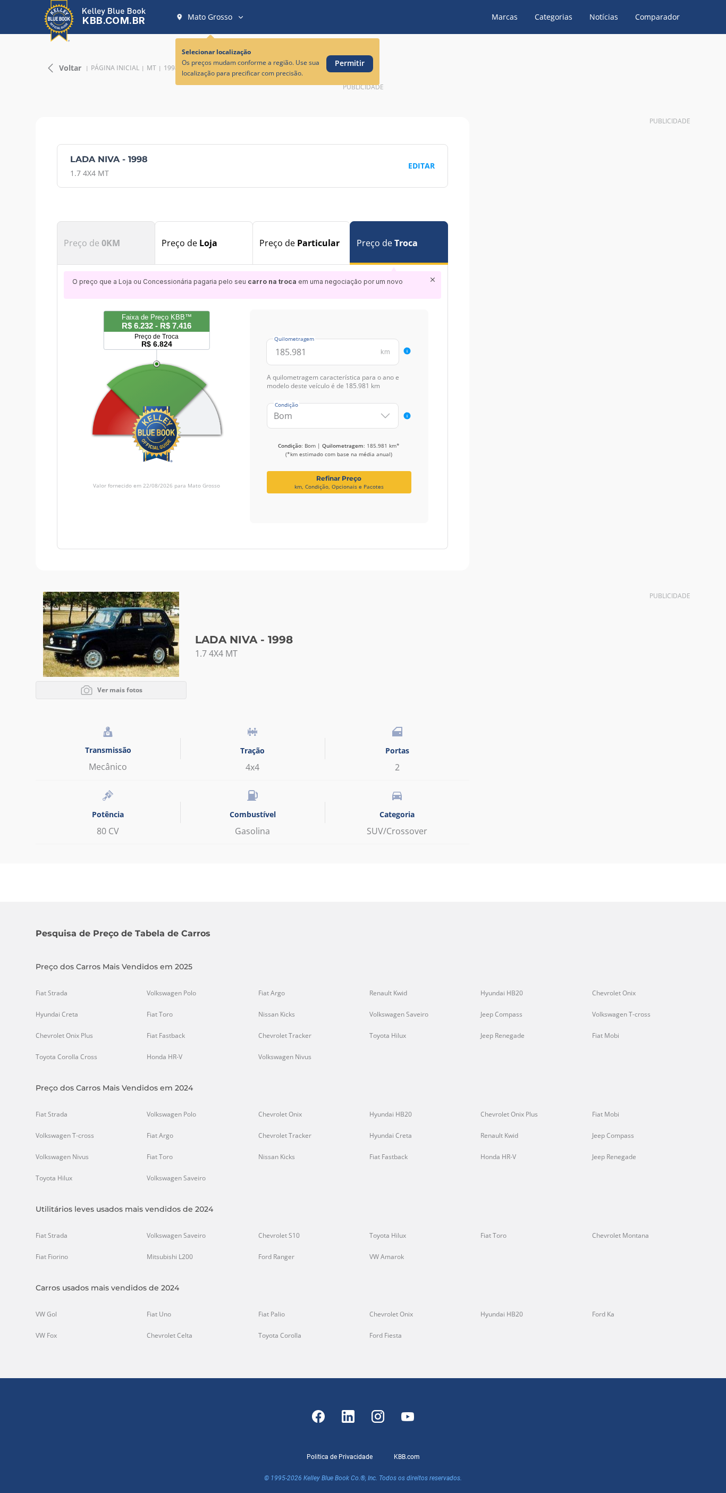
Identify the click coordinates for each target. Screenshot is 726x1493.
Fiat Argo (271, 993)
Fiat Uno (159, 1314)
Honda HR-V (164, 1057)
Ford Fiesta (385, 1335)
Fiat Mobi (605, 1035)
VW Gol (46, 1314)
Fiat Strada (51, 993)
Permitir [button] (350, 63)
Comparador (657, 17)
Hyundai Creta (57, 1014)
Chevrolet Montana (620, 1235)
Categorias (553, 17)
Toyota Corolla (279, 1335)
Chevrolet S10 (279, 1235)
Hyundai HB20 (501, 993)
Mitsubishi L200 (170, 1257)
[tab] (106, 243)
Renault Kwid (388, 993)
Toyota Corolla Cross (66, 1057)
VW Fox (46, 1335)
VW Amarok (386, 1257)
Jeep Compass (501, 1014)
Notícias (603, 17)
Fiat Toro (160, 1014)
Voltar (70, 68)
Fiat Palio (271, 1314)
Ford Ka (603, 1314)
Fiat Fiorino (52, 1257)
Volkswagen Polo (171, 993)
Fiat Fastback (166, 1035)
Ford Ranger (276, 1257)
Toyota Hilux (387, 1035)
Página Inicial (115, 68)
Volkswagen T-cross (621, 1014)
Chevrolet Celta (169, 1335)
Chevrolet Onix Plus (64, 1035)
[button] (210, 17)
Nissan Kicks (276, 1014)
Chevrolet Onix (614, 993)
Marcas (505, 17)
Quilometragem (294, 338)
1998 (171, 68)
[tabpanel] (252, 397)
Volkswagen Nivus (284, 1057)
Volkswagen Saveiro (398, 1014)
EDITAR (421, 166)
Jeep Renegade (502, 1035)
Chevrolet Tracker (284, 1035)
